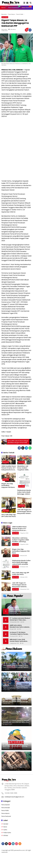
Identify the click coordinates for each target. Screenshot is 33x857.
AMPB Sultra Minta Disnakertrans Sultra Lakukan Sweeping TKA (19, 626)
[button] (24, 3)
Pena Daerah (5, 805)
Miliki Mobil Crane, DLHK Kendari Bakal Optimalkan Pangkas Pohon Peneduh (18, 640)
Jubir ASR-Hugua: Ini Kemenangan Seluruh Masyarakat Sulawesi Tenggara (24, 511)
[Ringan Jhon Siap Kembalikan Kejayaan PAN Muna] (8, 477)
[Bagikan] (30, 30)
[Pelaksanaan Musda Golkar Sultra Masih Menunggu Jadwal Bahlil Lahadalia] (24, 481)
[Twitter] (22, 448)
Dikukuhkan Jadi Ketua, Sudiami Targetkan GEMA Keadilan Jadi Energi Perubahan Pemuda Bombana (24, 468)
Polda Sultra (7, 833)
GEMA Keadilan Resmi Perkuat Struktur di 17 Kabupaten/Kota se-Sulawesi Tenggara (8, 468)
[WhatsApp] (30, 448)
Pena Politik (5, 17)
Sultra (5, 830)
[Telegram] (26, 448)
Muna (5, 827)
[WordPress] (13, 843)
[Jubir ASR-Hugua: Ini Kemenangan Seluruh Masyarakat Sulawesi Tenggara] (24, 502)
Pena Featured (6, 816)
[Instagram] (16, 843)
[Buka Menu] (27, 3)
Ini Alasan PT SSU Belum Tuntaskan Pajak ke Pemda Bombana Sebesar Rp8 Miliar (19, 633)
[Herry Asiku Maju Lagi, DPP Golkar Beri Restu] (8, 505)
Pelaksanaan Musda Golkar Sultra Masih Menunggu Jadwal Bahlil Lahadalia (24, 492)
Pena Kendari (5, 808)
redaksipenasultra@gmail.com (14, 797)
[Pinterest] (9, 843)
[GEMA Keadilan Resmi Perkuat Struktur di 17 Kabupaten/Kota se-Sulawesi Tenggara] (8, 459)
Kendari (5, 824)
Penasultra (4, 29)
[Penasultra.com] (10, 3)
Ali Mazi (5, 835)
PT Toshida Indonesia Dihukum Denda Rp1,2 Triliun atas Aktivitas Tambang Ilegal (20, 619)
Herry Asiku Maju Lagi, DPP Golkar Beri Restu (8, 515)
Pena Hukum (5, 813)
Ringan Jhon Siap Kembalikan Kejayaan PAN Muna (8, 485)
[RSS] (19, 843)
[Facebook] (19, 448)
